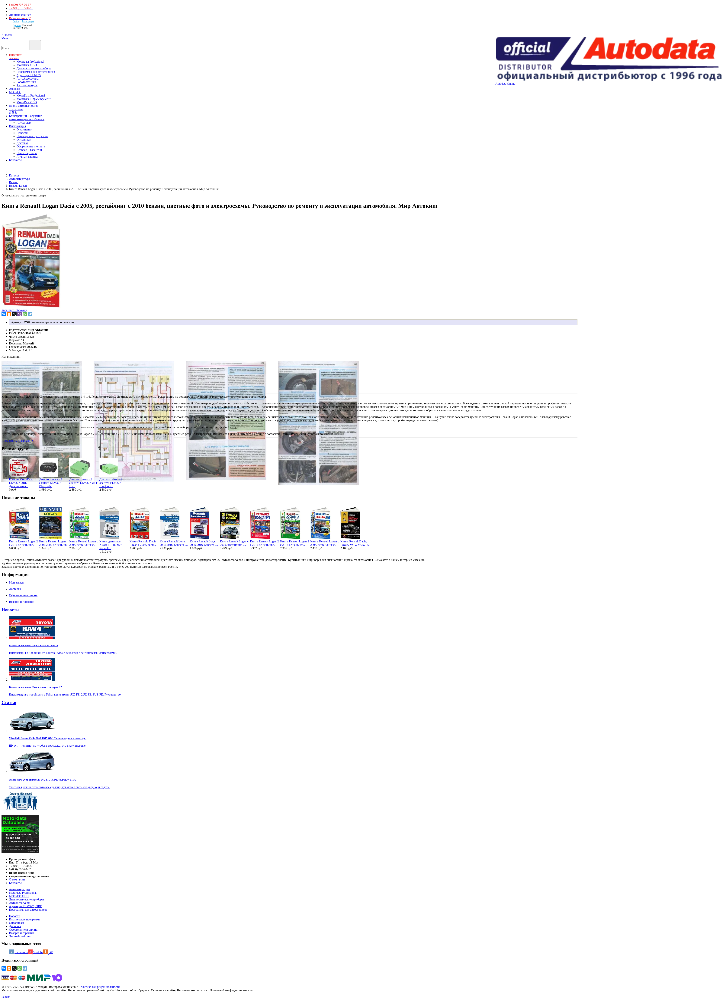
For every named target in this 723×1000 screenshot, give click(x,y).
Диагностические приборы (34, 68)
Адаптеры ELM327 (29, 75)
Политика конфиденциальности (99, 986)
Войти (16, 21)
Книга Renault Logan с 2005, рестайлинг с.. (324, 543)
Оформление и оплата (31, 146)
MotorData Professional (31, 95)
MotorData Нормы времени (34, 98)
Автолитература (27, 85)
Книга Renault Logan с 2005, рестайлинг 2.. (234, 543)
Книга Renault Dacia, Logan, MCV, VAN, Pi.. (355, 543)
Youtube (38, 952)
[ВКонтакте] (4, 314)
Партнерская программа (32, 136)
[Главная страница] (13, 172)
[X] (14, 314)
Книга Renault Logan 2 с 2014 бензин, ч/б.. (294, 543)
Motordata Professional (30, 61)
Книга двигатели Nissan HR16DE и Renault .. (110, 545)
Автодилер (24, 122)
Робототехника (26, 82)
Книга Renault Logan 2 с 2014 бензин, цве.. (23, 543)
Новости (22, 132)
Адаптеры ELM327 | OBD (25, 906)
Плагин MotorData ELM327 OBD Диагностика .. (21, 483)
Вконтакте (21, 952)
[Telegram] (30, 314)
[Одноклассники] (9, 314)
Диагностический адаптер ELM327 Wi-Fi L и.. (83, 483)
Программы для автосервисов (36, 71)
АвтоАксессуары (28, 78)
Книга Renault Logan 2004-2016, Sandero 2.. (174, 543)
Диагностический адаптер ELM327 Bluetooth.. (50, 483)
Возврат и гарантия (21, 933)
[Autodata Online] (608, 59)
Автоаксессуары (19, 902)
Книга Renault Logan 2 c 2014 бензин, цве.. (264, 543)
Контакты (15, 882)
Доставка (22, 143)
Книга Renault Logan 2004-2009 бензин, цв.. (53, 543)
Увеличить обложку (14, 310)
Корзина (17, 25)
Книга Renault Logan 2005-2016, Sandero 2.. (204, 543)
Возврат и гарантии (29, 149)
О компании (24, 129)
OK (51, 952)
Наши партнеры (27, 153)
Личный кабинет (20, 14)
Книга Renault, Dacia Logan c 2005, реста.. (143, 543)
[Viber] (19, 314)
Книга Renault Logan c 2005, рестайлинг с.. (83, 543)
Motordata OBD (19, 896)
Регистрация (28, 21)
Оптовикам (24, 139)
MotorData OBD (27, 65)
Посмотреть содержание (17, 440)
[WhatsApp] (25, 314)
